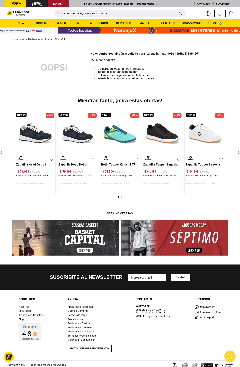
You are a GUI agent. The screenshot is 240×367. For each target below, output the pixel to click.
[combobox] (120, 13)
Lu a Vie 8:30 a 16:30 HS (150, 309)
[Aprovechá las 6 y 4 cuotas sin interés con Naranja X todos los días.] (120, 30)
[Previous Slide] (1, 31)
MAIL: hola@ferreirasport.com (153, 316)
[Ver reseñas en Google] (31, 332)
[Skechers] (191, 23)
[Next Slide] (239, 31)
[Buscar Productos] (181, 13)
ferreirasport (207, 307)
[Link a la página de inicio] (15, 39)
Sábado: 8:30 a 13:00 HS (150, 312)
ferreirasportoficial (210, 312)
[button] (20, 150)
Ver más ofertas (120, 213)
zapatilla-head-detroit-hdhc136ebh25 (43, 39)
